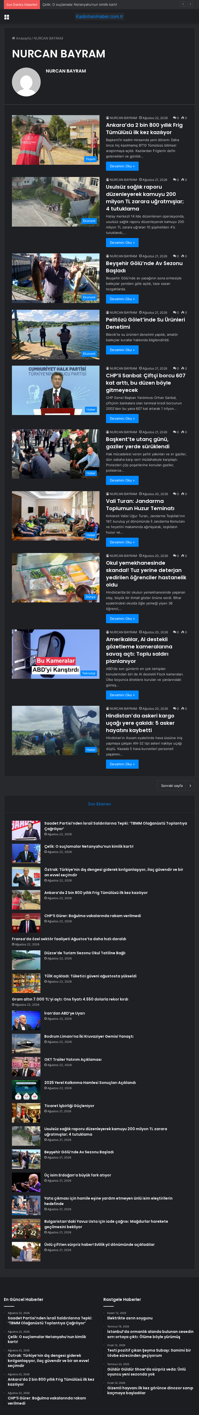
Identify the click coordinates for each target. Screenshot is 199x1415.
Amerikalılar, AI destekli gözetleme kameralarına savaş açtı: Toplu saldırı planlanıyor (139, 650)
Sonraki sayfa (172, 786)
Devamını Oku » (122, 166)
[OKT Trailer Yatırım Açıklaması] (26, 1066)
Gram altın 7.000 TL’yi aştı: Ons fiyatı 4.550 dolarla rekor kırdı (70, 999)
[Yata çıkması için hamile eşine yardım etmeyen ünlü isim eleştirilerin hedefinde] (26, 1205)
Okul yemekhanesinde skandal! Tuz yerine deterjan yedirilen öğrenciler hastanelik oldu (146, 573)
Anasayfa (23, 38)
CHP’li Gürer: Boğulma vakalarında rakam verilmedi (92, 915)
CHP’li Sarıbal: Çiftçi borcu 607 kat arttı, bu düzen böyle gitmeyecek (146, 383)
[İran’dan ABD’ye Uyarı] (26, 1020)
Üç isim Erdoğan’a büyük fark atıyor (77, 1175)
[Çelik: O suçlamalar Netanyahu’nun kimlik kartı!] (26, 853)
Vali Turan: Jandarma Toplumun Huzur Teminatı (140, 504)
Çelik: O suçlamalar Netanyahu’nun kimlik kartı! (88, 846)
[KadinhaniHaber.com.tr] (99, 16)
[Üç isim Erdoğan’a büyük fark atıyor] (26, 1182)
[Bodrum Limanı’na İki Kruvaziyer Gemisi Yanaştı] (26, 1043)
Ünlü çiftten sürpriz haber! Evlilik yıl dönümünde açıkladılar (99, 1244)
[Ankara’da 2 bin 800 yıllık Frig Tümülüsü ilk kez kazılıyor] (26, 900)
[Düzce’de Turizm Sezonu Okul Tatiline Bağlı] (26, 960)
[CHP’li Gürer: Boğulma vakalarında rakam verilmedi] (26, 923)
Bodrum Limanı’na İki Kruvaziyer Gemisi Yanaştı (88, 1036)
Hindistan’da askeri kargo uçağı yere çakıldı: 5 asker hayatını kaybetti (140, 723)
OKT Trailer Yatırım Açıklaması (73, 1059)
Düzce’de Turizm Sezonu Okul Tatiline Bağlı (84, 953)
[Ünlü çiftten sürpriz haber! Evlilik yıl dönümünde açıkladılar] (26, 1251)
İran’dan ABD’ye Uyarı (64, 1013)
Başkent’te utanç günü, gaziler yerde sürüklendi (137, 443)
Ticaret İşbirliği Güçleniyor (69, 1105)
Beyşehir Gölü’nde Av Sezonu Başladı (79, 1152)
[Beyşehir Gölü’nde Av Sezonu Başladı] (26, 1159)
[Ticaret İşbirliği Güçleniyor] (26, 1113)
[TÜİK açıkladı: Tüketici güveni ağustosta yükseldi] (26, 983)
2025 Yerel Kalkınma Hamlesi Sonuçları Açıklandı (90, 1082)
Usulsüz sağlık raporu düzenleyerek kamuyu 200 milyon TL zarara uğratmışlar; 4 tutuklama (145, 197)
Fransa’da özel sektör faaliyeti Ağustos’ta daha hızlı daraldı (69, 939)
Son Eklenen (99, 803)
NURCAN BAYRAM (66, 71)
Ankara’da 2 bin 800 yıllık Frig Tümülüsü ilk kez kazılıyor (144, 128)
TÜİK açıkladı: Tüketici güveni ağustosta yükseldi (90, 976)
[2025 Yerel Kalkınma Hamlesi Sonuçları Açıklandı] (26, 1090)
